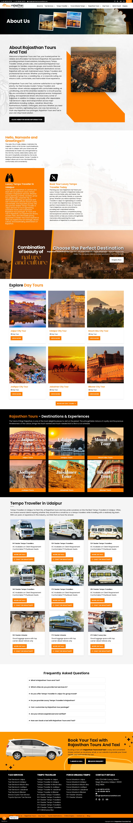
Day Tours (106, 6)
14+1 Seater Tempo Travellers (49, 802)
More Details (19, 554)
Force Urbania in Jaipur (75, 779)
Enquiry (125, 6)
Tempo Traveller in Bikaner (48, 792)
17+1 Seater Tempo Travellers (49, 805)
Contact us (80, 816)
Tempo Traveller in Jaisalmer (49, 789)
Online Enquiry (69, 816)
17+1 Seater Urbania (74, 797)
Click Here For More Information (26, 119)
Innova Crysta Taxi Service (18, 795)
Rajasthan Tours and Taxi (30, 56)
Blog (129, 1)
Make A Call (77, 761)
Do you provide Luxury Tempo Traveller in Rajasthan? (53, 700)
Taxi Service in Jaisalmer (18, 789)
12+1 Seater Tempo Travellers (49, 800)
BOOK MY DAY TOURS (65, 403)
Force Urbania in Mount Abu (77, 784)
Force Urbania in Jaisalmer (77, 789)
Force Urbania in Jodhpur (76, 787)
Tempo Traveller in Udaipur (48, 782)
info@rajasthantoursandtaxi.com (38, 1)
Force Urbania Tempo (78, 6)
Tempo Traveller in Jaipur (47, 779)
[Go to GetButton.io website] (4, 821)
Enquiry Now (117, 260)
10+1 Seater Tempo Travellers (49, 797)
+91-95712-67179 (7, 1)
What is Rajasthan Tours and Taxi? (45, 680)
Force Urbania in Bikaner (76, 792)
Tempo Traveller (62, 6)
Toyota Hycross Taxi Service (19, 797)
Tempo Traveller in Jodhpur (48, 787)
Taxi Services (49, 6)
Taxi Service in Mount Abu (18, 784)
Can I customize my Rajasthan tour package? (50, 707)
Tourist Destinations (55, 816)
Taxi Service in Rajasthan (38, 59)
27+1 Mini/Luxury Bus (45, 810)
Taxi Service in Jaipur (17, 101)
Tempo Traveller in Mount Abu (49, 784)
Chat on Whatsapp (24, 559)
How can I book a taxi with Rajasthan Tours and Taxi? (53, 720)
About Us (40, 6)
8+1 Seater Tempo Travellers (48, 795)
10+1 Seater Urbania (74, 795)
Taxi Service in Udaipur (17, 782)
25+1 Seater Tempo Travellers (49, 807)
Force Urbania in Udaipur (76, 782)
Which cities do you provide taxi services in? (49, 687)
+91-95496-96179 (20, 1)
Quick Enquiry (96, 761)
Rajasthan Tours (93, 6)
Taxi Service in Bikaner (17, 792)
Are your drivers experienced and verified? (48, 714)
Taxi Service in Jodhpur (17, 787)
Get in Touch (116, 6)
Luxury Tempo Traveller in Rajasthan (20, 193)
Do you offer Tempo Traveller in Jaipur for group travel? (54, 694)
